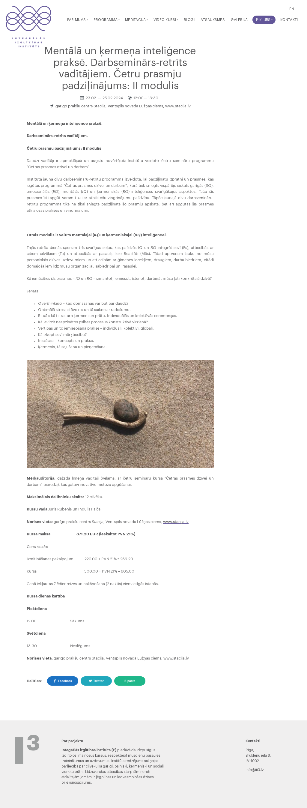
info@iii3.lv (255, 770)
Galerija (239, 20)
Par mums (76, 20)
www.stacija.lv (176, 522)
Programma (106, 20)
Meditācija (135, 20)
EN (291, 9)
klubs (263, 20)
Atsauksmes (213, 20)
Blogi (189, 20)
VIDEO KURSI (165, 20)
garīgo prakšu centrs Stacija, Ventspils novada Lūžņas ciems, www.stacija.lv (123, 106)
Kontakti (289, 20)
